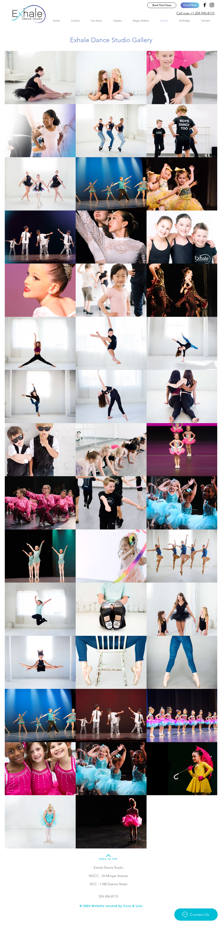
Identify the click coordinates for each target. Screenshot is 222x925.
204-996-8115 (108, 896)
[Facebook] (204, 5)
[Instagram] (212, 5)
